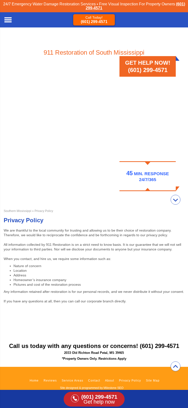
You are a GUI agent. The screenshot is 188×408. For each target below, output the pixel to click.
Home (34, 380)
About (109, 380)
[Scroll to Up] (175, 366)
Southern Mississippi (17, 211)
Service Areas (72, 380)
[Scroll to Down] (175, 200)
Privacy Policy (130, 380)
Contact (94, 380)
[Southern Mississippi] (181, 20)
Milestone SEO (113, 388)
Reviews (50, 380)
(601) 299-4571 (94, 22)
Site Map (153, 380)
